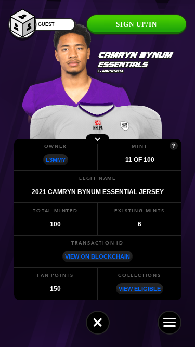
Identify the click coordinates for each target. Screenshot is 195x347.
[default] (98, 322)
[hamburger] (169, 322)
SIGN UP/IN (136, 24)
